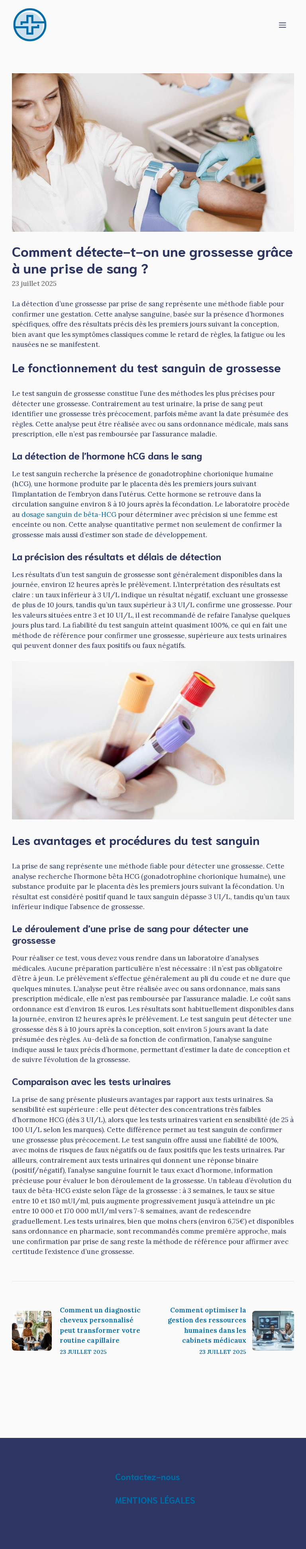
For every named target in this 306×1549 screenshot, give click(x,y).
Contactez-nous (147, 1476)
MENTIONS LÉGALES (155, 1499)
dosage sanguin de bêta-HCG (69, 514)
